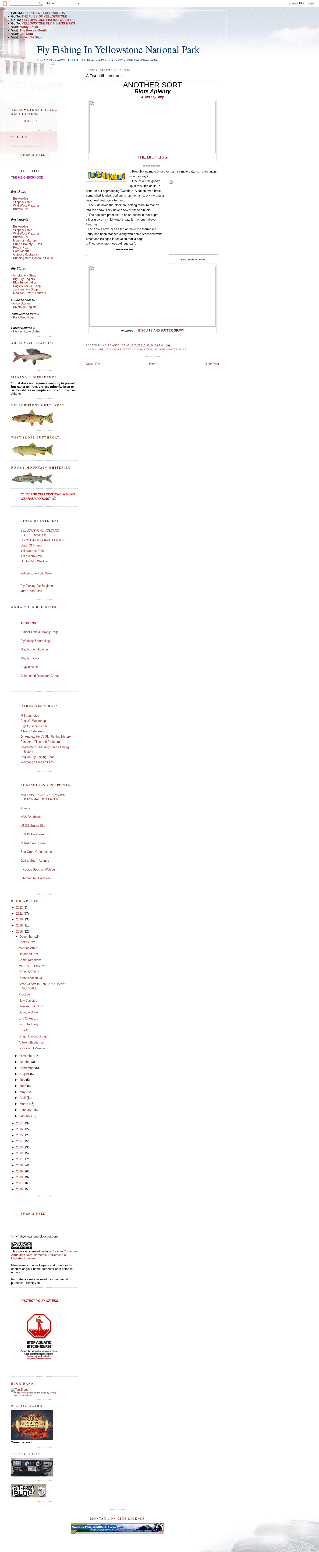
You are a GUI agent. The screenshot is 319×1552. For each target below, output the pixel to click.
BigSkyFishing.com (34, 726)
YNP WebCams (31, 556)
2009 (20, 1171)
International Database (36, 878)
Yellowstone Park (32, 551)
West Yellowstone (138, 349)
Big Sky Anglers (24, 279)
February (26, 1110)
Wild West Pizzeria (26, 205)
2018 (20, 931)
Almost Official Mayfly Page (40, 632)
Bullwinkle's (21, 198)
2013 (20, 1147)
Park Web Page (23, 317)
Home (153, 364)
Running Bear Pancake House (33, 258)
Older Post (212, 364)
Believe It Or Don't (31, 1006)
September (27, 1068)
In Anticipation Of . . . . (34, 978)
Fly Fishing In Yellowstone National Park (118, 49)
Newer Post (94, 364)
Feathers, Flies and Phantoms (41, 741)
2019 (20, 925)
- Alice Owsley (21, 303)
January (25, 1116)
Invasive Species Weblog (38, 869)
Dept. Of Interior (31, 545)
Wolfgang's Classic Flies (37, 762)
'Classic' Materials (33, 731)
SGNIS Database (32, 834)
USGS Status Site (33, 825)
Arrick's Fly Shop (24, 275)
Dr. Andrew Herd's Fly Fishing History (46, 736)
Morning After (28, 948)
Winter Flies (176, 349)
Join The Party (29, 1024)
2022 (20, 907)
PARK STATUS (29, 972)
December (27, 936)
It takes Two (27, 942)
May (23, 1092)
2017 (20, 1123)
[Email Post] (168, 345)
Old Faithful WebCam (35, 561)
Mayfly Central (30, 658)
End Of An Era (28, 1018)
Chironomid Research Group (40, 675)
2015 (20, 1135)
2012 (20, 1153)
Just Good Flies (31, 591)
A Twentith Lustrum (32, 1042)
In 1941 (24, 1030)
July (23, 1080)
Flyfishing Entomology (36, 641)
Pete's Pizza (21, 247)
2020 (20, 919)
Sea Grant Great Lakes (36, 852)
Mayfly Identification (34, 649)
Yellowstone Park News (36, 573)
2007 (20, 1183)
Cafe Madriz (21, 251)
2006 (20, 1189)
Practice (24, 994)
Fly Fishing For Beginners (38, 586)
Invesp (53, 1393)
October (25, 1062)
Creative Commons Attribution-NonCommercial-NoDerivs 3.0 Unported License (44, 1255)
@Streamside (30, 715)
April (23, 1097)
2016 (20, 1129)
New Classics (28, 1000)
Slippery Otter (22, 202)
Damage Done (28, 1012)
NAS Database (31, 817)
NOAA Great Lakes (33, 843)
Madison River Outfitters (29, 293)
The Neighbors (110, 349)
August (25, 1074)
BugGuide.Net (30, 667)
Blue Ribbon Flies (25, 282)
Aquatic (26, 808)
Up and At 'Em (28, 954)
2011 (20, 1159)
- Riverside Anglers (24, 307)
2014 (20, 1141)
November (27, 1056)
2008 (20, 1177)
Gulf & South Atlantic (35, 860)
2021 (20, 913)
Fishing (24, 1393)
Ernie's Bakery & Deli (27, 244)
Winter (160, 349)
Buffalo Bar (20, 209)
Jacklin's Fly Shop (25, 289)
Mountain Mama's (25, 240)
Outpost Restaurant (26, 254)
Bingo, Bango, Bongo (33, 1036)
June (23, 1086)
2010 (20, 1165)
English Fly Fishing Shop (37, 757)
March (24, 1104)
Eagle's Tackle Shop (27, 286)
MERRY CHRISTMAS (34, 966)
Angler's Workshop (33, 720)
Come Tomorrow (30, 960)
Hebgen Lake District (27, 331)
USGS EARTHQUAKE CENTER (42, 540)
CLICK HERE (30, 121)
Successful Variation (32, 1048)
